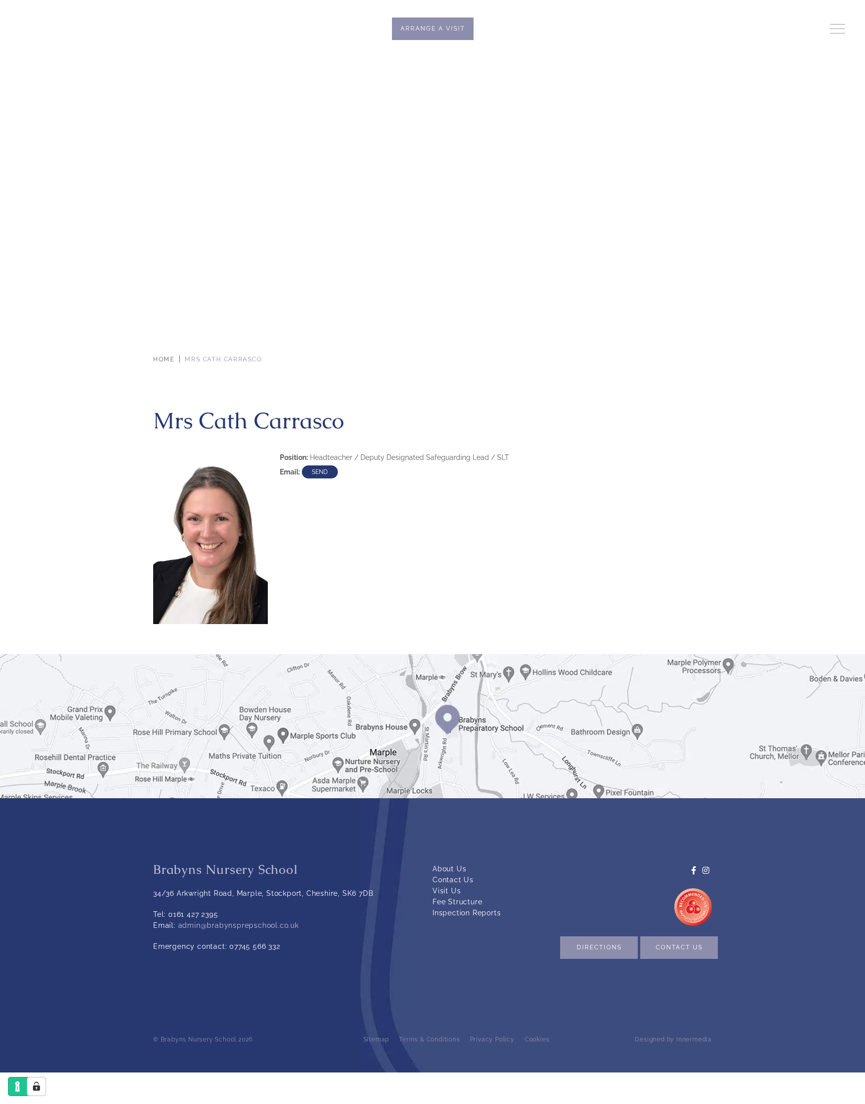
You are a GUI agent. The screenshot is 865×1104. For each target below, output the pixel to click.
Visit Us (446, 891)
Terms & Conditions (429, 1039)
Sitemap (376, 1039)
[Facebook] (745, 29)
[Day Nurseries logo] (693, 901)
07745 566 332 (254, 946)
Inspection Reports (466, 913)
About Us (449, 869)
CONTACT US (679, 947)
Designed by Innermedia (673, 1039)
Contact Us (453, 880)
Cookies (537, 1039)
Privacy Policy (492, 1039)
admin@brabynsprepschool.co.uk (238, 925)
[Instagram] (758, 29)
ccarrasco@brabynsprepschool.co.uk (320, 472)
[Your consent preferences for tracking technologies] (36, 1086)
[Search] (773, 28)
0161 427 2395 (193, 914)
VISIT (432, 28)
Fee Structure (457, 902)
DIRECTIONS (599, 947)
